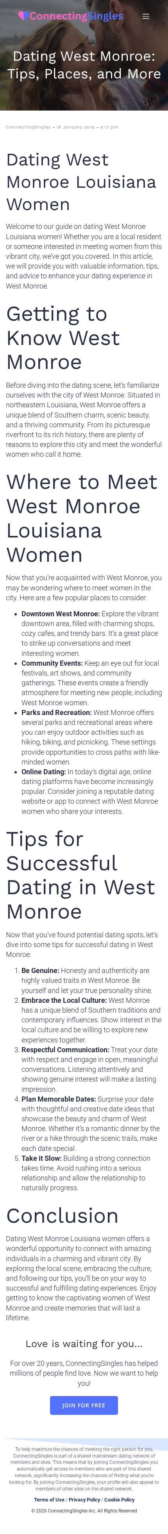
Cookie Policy (119, 1500)
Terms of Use (49, 1500)
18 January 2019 (76, 127)
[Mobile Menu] (145, 16)
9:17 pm (109, 127)
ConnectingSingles (28, 127)
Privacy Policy (84, 1500)
